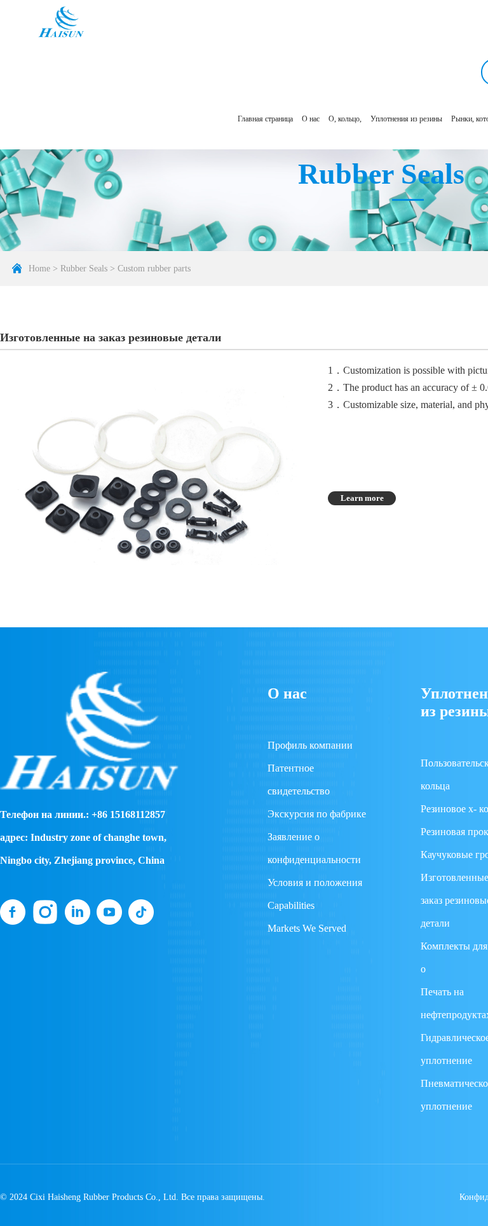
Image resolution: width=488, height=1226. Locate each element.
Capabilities (291, 905)
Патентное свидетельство (299, 779)
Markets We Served (307, 928)
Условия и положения (315, 882)
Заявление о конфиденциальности (314, 848)
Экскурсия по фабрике (317, 813)
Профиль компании (310, 745)
